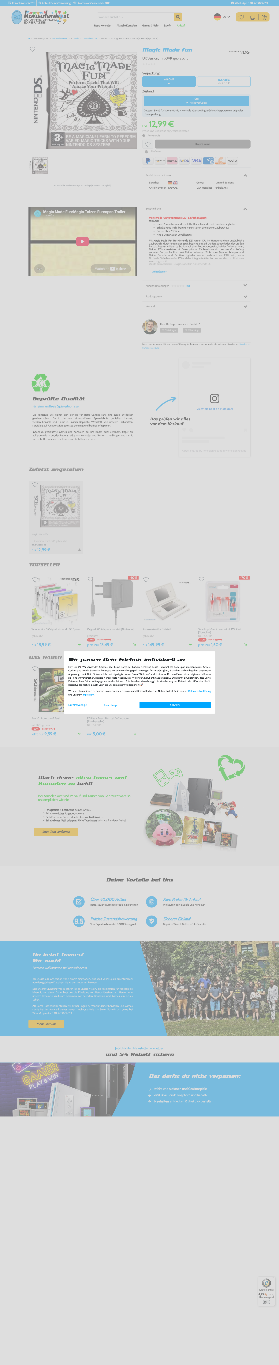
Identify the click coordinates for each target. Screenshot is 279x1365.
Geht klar (175, 705)
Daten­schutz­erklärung (199, 691)
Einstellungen (111, 705)
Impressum (88, 694)
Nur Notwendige (77, 705)
